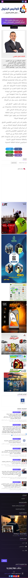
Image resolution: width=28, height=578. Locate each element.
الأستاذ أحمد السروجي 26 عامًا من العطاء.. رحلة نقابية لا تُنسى (11, 462)
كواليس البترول (7, 573)
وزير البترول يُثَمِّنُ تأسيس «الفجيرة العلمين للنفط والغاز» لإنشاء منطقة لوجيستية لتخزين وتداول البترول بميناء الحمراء (11, 485)
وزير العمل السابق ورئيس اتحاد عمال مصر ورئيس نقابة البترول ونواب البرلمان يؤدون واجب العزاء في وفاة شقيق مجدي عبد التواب (11, 473)
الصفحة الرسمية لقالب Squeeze (18, 506)
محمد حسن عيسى (23, 535)
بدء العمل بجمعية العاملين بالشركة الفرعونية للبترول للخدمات (12, 441)
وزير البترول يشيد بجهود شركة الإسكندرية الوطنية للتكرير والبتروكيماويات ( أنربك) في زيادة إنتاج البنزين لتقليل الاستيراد (12, 416)
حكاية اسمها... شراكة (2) (20, 534)
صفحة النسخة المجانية (20, 509)
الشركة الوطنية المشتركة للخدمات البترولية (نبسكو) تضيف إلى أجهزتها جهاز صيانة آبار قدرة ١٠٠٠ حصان (11, 451)
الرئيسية (23, 498)
